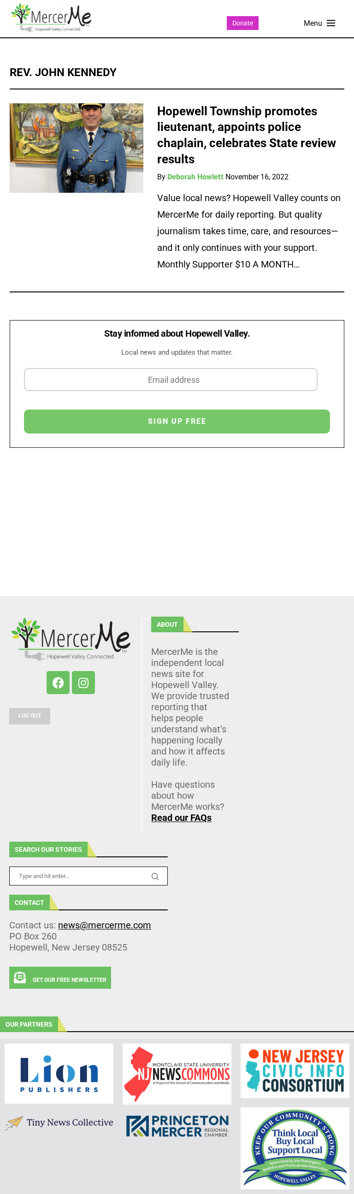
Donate (242, 23)
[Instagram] (83, 682)
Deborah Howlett (195, 176)
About (167, 624)
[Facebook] (58, 682)
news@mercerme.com (104, 925)
